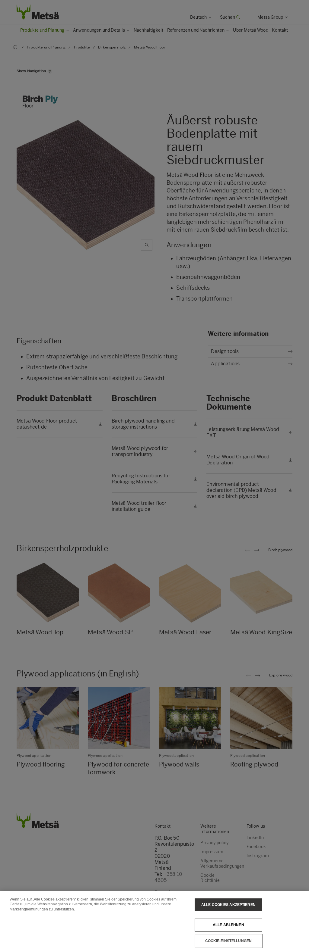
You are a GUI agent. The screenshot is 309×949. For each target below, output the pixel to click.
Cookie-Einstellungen (228, 941)
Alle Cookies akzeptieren (228, 905)
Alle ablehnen (228, 925)
